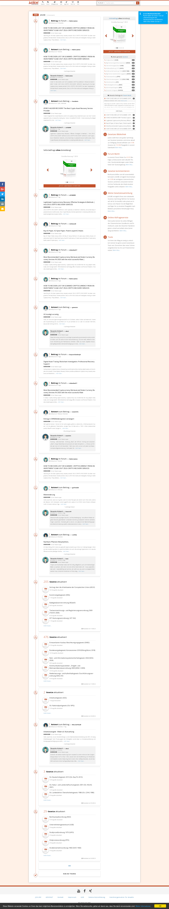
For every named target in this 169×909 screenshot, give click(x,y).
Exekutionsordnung (112, 82)
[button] (42, 2)
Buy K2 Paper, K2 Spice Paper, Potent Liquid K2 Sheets (63, 231)
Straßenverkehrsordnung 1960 (117, 71)
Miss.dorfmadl (76, 724)
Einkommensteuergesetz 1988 (117, 79)
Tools (110, 237)
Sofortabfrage (113, 18)
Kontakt (61, 897)
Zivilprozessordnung (113, 76)
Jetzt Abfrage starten (69, 186)
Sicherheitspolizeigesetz (114, 87)
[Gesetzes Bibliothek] (105, 134)
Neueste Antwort (56, 76)
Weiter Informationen (143, 906)
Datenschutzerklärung (97, 897)
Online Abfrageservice (118, 217)
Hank (67, 558)
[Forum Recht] (105, 154)
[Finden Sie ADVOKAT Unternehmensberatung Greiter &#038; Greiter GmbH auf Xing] (90, 891)
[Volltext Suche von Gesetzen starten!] (137, 2)
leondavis (75, 101)
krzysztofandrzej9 (75, 354)
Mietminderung (49, 495)
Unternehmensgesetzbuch (115, 65)
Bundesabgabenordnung (114, 85)
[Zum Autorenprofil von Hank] (45, 562)
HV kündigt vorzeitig (51, 314)
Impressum (72, 897)
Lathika (74, 535)
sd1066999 (68, 127)
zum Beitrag (58, 49)
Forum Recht (127, 95)
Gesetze (125, 57)
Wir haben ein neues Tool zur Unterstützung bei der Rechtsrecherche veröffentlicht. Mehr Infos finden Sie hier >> (153, 18)
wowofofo (75, 412)
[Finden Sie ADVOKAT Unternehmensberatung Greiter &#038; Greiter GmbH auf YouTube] (78, 891)
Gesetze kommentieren (119, 171)
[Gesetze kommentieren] (105, 171)
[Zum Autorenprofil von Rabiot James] (45, 79)
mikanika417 (73, 250)
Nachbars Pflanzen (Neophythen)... (56, 542)
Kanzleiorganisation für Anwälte (122, 897)
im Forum (57, 21)
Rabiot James (73, 21)
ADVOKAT (49, 897)
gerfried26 (75, 487)
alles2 (67, 331)
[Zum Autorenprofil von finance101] (45, 515)
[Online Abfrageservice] (105, 217)
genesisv (75, 307)
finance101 (68, 511)
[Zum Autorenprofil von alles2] (45, 335)
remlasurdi (72, 224)
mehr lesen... (63, 40)
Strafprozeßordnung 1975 (115, 68)
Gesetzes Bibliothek (117, 134)
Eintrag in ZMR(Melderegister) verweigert (59, 419)
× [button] (166, 13)
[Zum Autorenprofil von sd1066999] (45, 131)
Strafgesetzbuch (112, 60)
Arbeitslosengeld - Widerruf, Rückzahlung (59, 732)
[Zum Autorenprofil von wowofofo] (45, 439)
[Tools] (105, 237)
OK (160, 906)
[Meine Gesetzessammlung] (105, 193)
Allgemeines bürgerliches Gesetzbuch (118, 63)
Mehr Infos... (119, 147)
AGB (82, 897)
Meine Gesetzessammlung (120, 193)
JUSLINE (38, 897)
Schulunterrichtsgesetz (114, 90)
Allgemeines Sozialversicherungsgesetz (118, 74)
